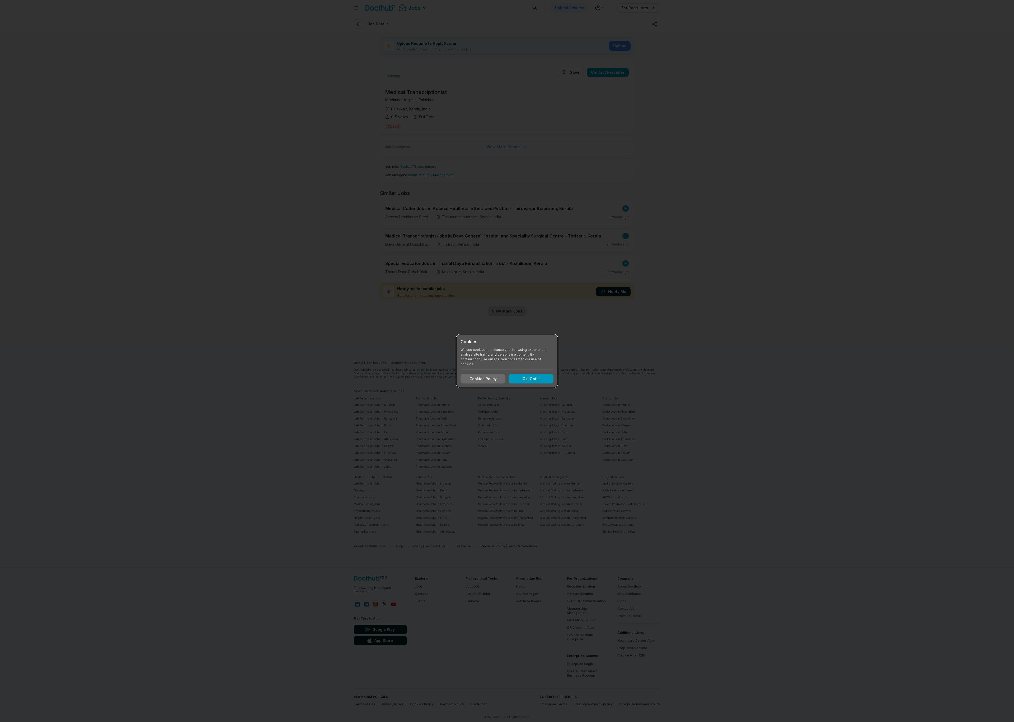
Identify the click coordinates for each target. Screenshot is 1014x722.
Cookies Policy (483, 378)
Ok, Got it (531, 378)
